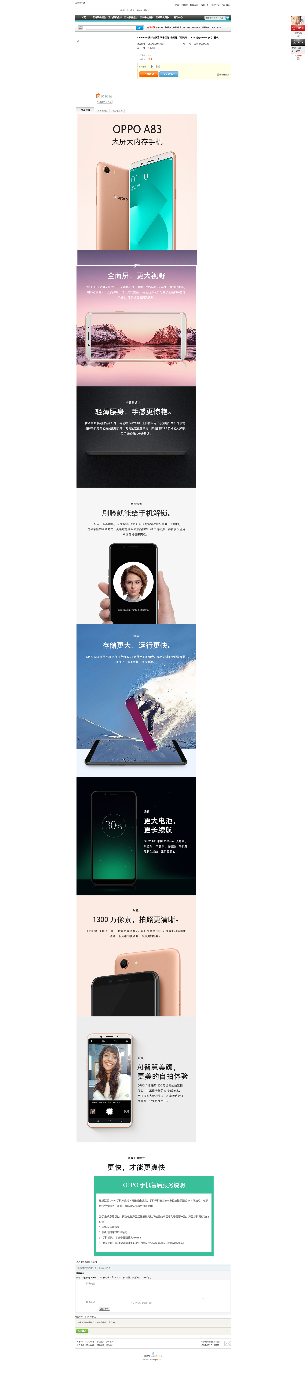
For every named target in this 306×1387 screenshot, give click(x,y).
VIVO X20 (196, 27)
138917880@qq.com (209, 1345)
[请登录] (185, 5)
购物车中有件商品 (214, 18)
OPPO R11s (216, 27)
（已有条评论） (90, 1317)
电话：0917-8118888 (297, 49)
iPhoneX (159, 27)
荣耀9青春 (177, 27)
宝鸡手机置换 (146, 17)
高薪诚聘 (100, 1345)
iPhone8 (186, 27)
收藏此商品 (224, 75)
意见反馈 (90, 1345)
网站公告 (100, 1342)
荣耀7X (168, 27)
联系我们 (109, 1345)
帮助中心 (215, 5)
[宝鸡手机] (80, 3)
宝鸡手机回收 (162, 17)
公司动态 (90, 1342)
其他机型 (151, 48)
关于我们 (80, 1342)
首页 (83, 17)
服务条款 (80, 1345)
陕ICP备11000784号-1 (153, 1356)
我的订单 (204, 5)
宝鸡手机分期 (131, 17)
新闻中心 (178, 17)
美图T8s (205, 27)
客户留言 (226, 5)
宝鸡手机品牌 (115, 17)
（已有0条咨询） (91, 1262)
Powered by (150, 1360)
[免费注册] (194, 5)
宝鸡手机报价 (99, 17)
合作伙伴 (109, 1342)
